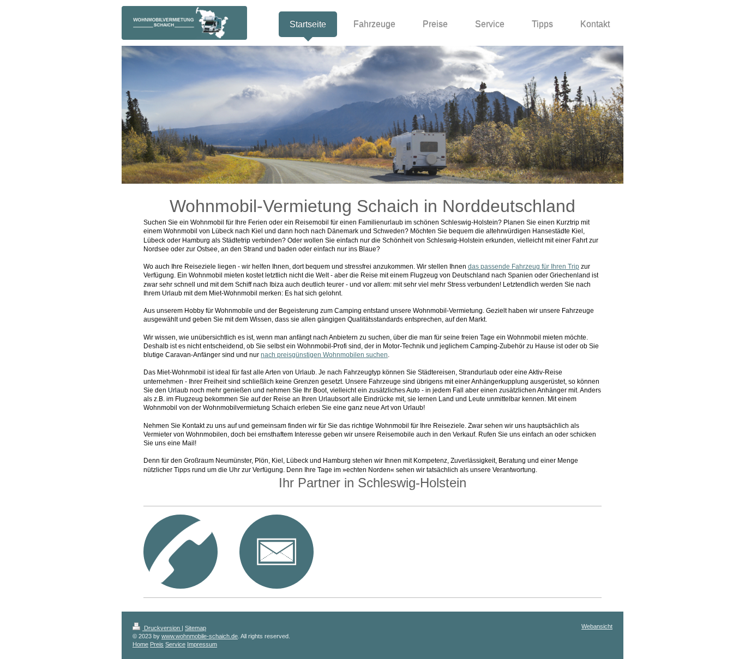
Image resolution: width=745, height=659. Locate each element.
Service (175, 644)
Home (140, 644)
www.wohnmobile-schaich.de (199, 636)
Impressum (202, 644)
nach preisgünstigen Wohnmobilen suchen (324, 355)
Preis (157, 644)
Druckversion (162, 628)
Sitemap (195, 628)
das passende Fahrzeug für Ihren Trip (523, 266)
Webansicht (596, 626)
